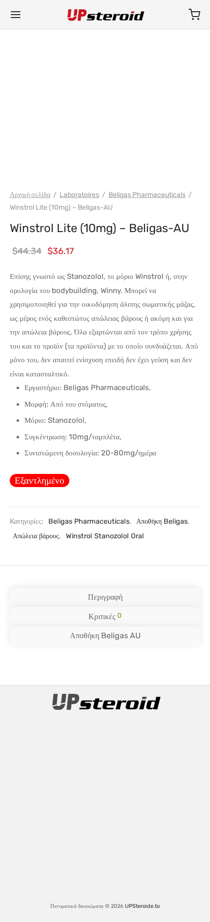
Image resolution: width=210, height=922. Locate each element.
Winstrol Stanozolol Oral (105, 536)
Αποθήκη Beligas (162, 521)
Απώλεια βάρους (36, 536)
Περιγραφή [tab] (105, 597)
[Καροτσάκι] (194, 14)
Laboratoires (79, 195)
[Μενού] (15, 14)
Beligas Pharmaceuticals (147, 195)
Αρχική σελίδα (30, 195)
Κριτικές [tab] (105, 616)
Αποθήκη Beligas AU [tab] (105, 635)
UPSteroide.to (142, 906)
